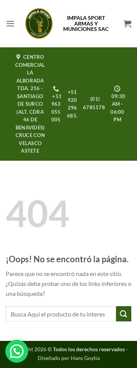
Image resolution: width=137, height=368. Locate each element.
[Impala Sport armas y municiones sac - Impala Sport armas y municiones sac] (39, 24)
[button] (10, 23)
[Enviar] (123, 313)
